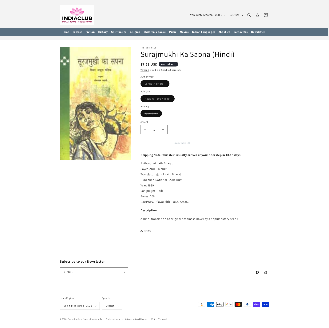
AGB (153, 319)
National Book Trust (160, 99)
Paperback (153, 114)
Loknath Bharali (157, 84)
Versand (145, 69)
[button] (77, 32)
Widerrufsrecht (113, 319)
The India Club (75, 319)
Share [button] (147, 230)
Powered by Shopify (92, 319)
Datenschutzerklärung (136, 319)
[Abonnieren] (124, 271)
